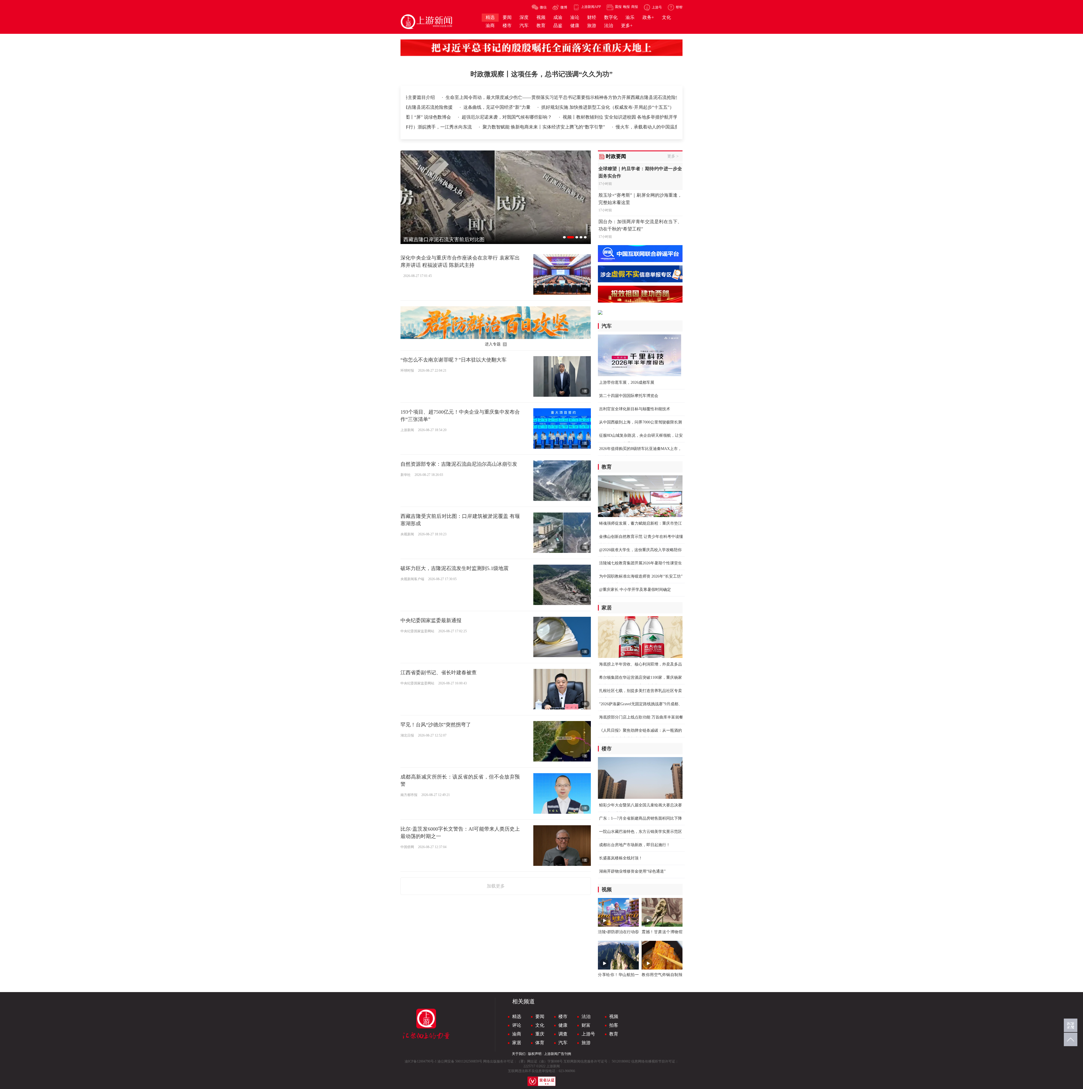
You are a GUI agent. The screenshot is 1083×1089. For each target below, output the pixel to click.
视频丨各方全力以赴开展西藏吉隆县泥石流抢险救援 (420, 107)
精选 (516, 1016)
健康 (562, 1025)
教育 (613, 1034)
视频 (613, 1016)
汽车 (562, 1042)
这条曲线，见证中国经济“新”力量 (517, 107)
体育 (539, 1042)
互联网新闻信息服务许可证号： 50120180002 (596, 1061)
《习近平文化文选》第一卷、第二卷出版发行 (449, 97)
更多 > (673, 156)
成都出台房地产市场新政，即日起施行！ (634, 845)
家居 (516, 1042)
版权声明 (535, 1054)
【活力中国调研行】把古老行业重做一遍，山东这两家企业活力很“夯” (467, 127)
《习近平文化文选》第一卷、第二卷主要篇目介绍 (554, 97)
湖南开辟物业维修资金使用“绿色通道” (632, 871)
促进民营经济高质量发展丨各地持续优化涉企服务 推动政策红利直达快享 (473, 117)
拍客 (613, 1025)
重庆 (539, 1034)
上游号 (588, 1034)
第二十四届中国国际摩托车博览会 (628, 396)
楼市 (562, 1016)
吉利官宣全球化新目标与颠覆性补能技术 (634, 409)
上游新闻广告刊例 (557, 1054)
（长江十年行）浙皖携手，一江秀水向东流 (590, 127)
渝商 (516, 1034)
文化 (539, 1025)
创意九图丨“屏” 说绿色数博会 (586, 117)
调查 (562, 1034)
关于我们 (518, 1054)
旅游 (586, 1042)
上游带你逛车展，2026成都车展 (626, 382)
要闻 (539, 1016)
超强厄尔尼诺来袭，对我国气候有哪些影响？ (671, 117)
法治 (586, 1016)
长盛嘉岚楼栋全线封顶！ (620, 858)
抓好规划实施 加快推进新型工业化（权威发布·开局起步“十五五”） (627, 107)
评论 (516, 1025)
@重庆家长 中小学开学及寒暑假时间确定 (635, 589)
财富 (586, 1025)
